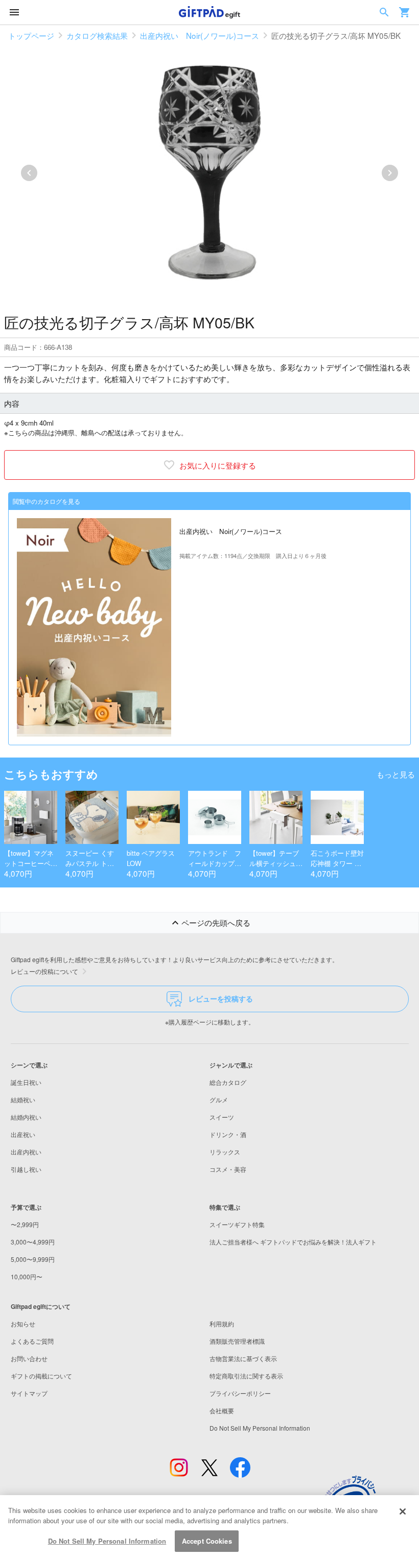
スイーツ (222, 1117)
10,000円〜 (26, 1276)
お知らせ (23, 1323)
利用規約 (222, 1323)
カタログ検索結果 (97, 35)
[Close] (402, 1511)
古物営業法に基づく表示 (243, 1358)
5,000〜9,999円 (33, 1259)
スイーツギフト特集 (237, 1224)
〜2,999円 (25, 1224)
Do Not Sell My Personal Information (107, 1541)
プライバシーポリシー (240, 1393)
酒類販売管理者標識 (237, 1341)
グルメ (219, 1099)
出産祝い (23, 1134)
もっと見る (396, 774)
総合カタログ (228, 1082)
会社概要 (222, 1410)
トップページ (31, 35)
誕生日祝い (26, 1082)
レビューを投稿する (221, 998)
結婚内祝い (26, 1117)
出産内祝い (26, 1151)
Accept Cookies (207, 1541)
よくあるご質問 (32, 1341)
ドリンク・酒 (228, 1134)
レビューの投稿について (44, 971)
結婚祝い (23, 1099)
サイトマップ (29, 1393)
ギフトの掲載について (41, 1375)
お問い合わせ (29, 1358)
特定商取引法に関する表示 (246, 1375)
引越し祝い (26, 1169)
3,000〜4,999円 (33, 1241)
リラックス (225, 1151)
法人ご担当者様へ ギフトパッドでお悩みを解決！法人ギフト (293, 1241)
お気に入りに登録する (217, 465)
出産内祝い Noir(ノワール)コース (199, 35)
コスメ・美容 (228, 1169)
